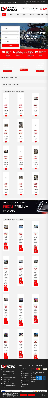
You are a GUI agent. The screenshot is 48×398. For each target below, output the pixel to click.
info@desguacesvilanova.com (9, 377)
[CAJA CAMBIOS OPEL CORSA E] (21, 177)
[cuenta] (44, 9)
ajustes (16, 396)
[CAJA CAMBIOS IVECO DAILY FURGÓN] (6, 177)
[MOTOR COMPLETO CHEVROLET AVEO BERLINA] (21, 125)
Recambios (10, 14)
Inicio (4, 14)
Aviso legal (23, 371)
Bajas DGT (24, 15)
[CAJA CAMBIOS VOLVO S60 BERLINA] (36, 125)
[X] (40, 378)
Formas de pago (24, 382)
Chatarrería (40, 14)
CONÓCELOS (7, 71)
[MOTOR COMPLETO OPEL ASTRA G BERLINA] (36, 98)
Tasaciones (31, 14)
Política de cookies (25, 373)
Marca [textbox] (6, 28)
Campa (18, 14)
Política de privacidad (23, 369)
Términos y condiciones (23, 378)
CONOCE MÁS (9, 211)
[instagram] (44, 378)
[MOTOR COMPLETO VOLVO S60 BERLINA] (21, 151)
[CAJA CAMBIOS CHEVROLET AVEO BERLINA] (6, 125)
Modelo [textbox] (7, 33)
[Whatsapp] (41, 9)
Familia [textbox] (6, 37)
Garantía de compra (25, 380)
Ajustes (39, 395)
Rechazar (31, 395)
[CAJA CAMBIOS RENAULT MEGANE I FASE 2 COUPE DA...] (6, 98)
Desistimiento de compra (24, 385)
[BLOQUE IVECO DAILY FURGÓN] (36, 177)
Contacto (33, 381)
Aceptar (23, 395)
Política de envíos (25, 375)
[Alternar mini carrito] (46, 9)
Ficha (5, 245)
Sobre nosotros (34, 379)
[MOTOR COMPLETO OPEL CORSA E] (36, 151)
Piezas (5, 248)
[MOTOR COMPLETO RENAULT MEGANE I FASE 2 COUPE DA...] (21, 98)
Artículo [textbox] (7, 41)
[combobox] (10, 28)
